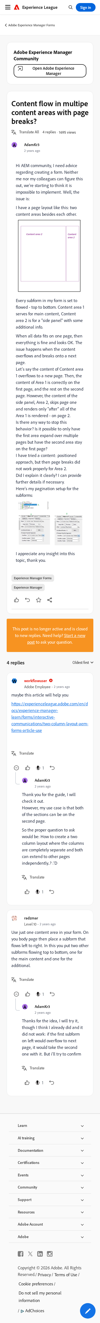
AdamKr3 (31, 144)
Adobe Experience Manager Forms (31, 25)
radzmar (31, 918)
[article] (50, 724)
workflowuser (35, 680)
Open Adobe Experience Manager (53, 71)
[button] (29, 132)
